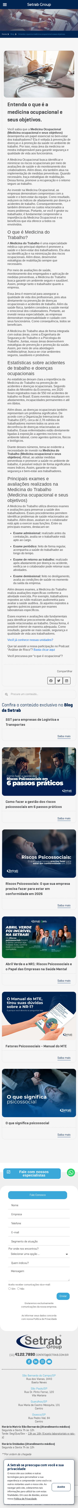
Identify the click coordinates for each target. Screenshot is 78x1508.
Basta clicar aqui (44, 649)
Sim (13, 1289)
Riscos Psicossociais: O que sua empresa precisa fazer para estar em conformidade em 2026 (38, 889)
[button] (51, 680)
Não (22, 1289)
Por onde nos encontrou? (23, 1249)
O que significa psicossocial (27, 1123)
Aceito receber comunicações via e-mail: (29, 1285)
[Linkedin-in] (36, 1362)
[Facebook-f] (29, 1362)
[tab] (37, 1195)
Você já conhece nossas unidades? (30, 639)
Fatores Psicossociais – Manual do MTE (36, 1046)
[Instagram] (42, 1362)
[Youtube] (49, 1362)
